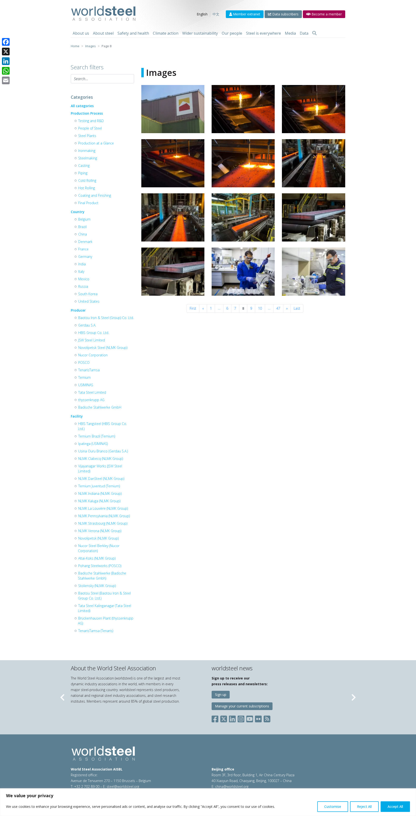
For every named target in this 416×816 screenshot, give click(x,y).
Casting (84, 165)
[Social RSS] (267, 718)
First (193, 308)
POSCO (84, 362)
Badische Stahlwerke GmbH (99, 407)
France (83, 249)
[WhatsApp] (6, 71)
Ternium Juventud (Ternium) (99, 486)
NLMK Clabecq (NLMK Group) (100, 458)
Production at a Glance (96, 143)
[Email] (6, 80)
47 (278, 308)
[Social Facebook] (216, 718)
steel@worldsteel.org (123, 786)
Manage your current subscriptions (242, 706)
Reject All (364, 806)
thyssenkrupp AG (91, 400)
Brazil (82, 226)
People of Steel (90, 128)
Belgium (84, 219)
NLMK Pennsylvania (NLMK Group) (104, 516)
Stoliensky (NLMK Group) (97, 585)
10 (260, 308)
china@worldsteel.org (231, 786)
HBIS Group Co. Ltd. (93, 332)
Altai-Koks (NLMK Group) (97, 558)
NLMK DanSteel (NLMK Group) (101, 478)
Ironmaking (86, 150)
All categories (82, 106)
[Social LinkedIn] (232, 718)
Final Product (88, 203)
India (82, 264)
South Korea (88, 294)
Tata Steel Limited (92, 392)
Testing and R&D (91, 120)
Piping (82, 173)
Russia (83, 286)
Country (77, 211)
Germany (85, 256)
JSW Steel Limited (91, 340)
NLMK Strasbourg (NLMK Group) (102, 523)
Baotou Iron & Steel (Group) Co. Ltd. (106, 317)
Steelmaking (87, 158)
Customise (332, 806)
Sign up (220, 694)
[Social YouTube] (249, 718)
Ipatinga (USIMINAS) (93, 443)
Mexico (83, 279)
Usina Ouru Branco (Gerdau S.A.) (103, 451)
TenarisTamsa (89, 370)
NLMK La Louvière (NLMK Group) (103, 508)
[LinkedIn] (6, 61)
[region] (208, 802)
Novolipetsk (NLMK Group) (98, 538)
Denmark (85, 241)
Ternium (84, 377)
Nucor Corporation (93, 355)
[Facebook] (6, 42)
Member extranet (246, 14)
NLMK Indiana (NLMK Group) (100, 493)
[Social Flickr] (258, 718)
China (82, 234)
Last (297, 308)
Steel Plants (87, 135)
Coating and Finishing (94, 195)
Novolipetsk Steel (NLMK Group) (102, 347)
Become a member (326, 14)
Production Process (87, 113)
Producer (78, 310)
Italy (81, 271)
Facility (77, 416)
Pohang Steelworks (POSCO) (99, 565)
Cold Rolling (87, 180)
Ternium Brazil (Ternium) (96, 436)
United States (88, 301)
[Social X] (223, 718)
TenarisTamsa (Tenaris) (95, 630)
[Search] (314, 33)
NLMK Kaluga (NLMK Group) (99, 501)
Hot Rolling (86, 188)
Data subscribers (285, 14)
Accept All (395, 806)
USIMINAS (85, 385)
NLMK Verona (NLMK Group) (99, 531)
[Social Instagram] (241, 718)
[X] (6, 51)
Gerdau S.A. (87, 325)
